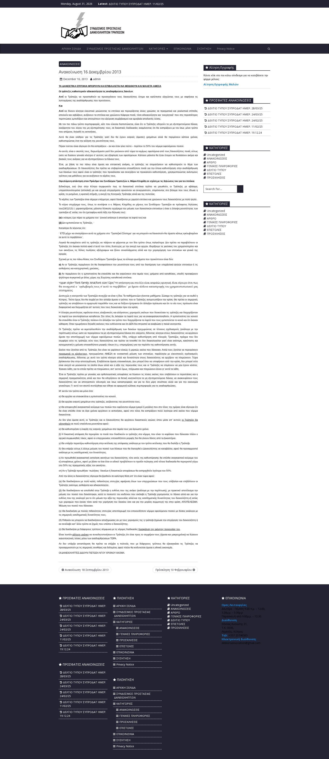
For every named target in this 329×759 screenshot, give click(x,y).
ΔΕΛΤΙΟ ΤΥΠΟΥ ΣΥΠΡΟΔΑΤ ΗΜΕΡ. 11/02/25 (136, 4)
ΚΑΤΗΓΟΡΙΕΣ (157, 48)
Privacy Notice (226, 48)
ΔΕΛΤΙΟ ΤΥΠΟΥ (216, 170)
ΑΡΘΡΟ (211, 162)
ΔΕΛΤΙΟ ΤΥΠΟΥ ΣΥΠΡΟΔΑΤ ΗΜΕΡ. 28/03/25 (235, 108)
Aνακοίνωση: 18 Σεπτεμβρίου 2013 (87, 570)
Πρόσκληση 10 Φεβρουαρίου (173, 570)
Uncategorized (216, 154)
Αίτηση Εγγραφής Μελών (221, 84)
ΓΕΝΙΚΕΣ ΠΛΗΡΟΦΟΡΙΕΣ (222, 166)
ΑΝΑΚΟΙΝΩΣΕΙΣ (70, 64)
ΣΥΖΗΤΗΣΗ (204, 48)
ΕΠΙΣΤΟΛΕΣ (214, 173)
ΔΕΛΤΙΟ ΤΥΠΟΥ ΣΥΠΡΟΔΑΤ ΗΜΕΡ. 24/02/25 (235, 120)
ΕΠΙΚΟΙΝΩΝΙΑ (182, 48)
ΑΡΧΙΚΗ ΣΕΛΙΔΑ (71, 48)
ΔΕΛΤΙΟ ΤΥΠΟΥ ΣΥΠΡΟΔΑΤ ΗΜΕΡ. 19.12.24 (235, 132)
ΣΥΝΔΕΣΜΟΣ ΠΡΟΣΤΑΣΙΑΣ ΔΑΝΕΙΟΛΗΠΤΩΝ (115, 48)
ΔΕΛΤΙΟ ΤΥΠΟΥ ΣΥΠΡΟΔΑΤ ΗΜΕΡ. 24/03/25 (235, 114)
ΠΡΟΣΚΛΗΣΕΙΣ (216, 177)
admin (97, 79)
